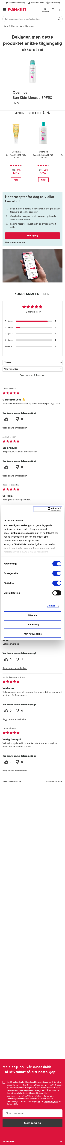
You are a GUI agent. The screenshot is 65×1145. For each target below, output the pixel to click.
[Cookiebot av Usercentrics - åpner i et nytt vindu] (47, 509)
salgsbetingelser (51, 1101)
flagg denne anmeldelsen (15, 427)
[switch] (56, 573)
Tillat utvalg (32, 624)
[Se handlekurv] (60, 9)
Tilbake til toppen (54, 781)
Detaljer (51, 605)
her (39, 1101)
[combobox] (32, 19)
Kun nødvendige (33, 633)
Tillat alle (32, 615)
